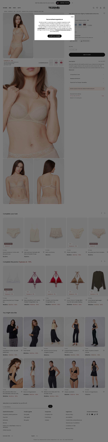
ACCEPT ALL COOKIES (54, 36)
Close (72, 16)
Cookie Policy (41, 28)
